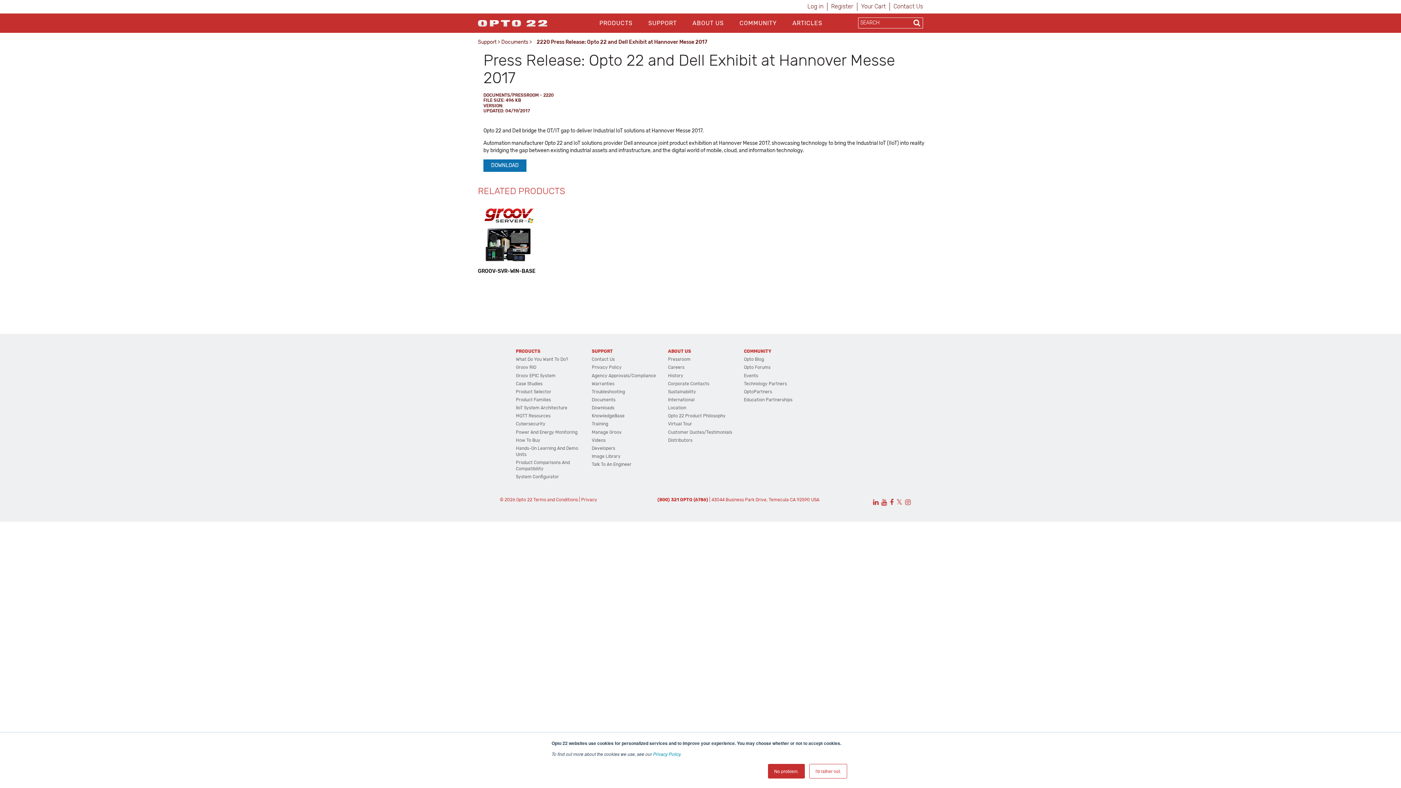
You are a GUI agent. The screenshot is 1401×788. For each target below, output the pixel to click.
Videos (599, 440)
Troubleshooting (608, 391)
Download (505, 165)
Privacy (589, 499)
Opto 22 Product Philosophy (697, 415)
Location (677, 407)
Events (751, 375)
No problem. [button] (786, 771)
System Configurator (537, 476)
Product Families (533, 399)
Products (616, 23)
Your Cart (873, 6)
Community (758, 23)
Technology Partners (765, 383)
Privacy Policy (666, 754)
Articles (807, 23)
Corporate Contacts (688, 383)
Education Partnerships (768, 399)
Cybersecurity (530, 423)
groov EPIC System (536, 375)
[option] (509, 239)
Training (600, 423)
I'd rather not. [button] (828, 771)
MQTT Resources (533, 415)
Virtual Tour (680, 423)
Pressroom (679, 359)
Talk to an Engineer (612, 464)
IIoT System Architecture (541, 407)
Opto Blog (754, 359)
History (675, 375)
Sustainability (682, 391)
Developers (603, 448)
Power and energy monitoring (547, 432)
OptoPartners (758, 391)
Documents (514, 42)
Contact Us (908, 6)
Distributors (680, 440)
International (681, 399)
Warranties (603, 383)
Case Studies (529, 383)
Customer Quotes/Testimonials (700, 432)
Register (842, 6)
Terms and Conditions (555, 499)
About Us (708, 23)
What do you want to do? (542, 359)
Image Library (606, 456)
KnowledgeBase (608, 415)
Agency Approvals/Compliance (624, 375)
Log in (815, 6)
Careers (676, 367)
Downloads (603, 407)
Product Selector (533, 391)
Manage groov (607, 432)
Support (662, 23)
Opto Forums (757, 367)
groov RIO (526, 367)
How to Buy (528, 440)
